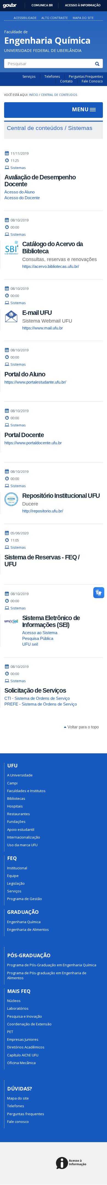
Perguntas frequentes (25, 1113)
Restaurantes (18, 813)
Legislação (16, 883)
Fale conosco (18, 1121)
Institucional (17, 867)
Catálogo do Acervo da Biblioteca (52, 247)
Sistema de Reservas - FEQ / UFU (41, 561)
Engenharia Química (24, 921)
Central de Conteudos (59, 95)
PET (10, 1031)
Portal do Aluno (24, 374)
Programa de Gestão (24, 898)
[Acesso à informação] (72, 1163)
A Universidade (20, 775)
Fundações (16, 821)
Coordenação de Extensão (29, 1024)
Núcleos (14, 1000)
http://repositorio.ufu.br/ (42, 511)
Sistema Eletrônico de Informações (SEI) (51, 621)
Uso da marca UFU (22, 844)
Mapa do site (83, 18)
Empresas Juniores (22, 1039)
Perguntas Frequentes (86, 76)
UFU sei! (30, 644)
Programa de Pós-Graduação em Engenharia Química (51, 964)
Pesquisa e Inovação (24, 1016)
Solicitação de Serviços (35, 690)
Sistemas (18, 167)
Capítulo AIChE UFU (22, 1055)
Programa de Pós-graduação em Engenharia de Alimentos (46, 975)
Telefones (52, 76)
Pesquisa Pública (37, 638)
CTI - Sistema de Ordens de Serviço (37, 698)
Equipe (13, 875)
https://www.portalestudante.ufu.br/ (35, 382)
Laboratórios (18, 1008)
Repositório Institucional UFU (61, 495)
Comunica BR (42, 5)
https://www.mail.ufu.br (42, 328)
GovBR (8, 4)
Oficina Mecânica (21, 1062)
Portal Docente (24, 435)
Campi (12, 783)
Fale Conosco (92, 81)
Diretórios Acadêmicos (25, 1047)
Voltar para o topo (82, 727)
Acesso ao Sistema (39, 632)
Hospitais (15, 806)
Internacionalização (23, 837)
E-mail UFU (37, 312)
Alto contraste (54, 18)
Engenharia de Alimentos (28, 929)
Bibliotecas (16, 798)
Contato (66, 81)
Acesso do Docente (22, 197)
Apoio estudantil (20, 829)
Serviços (28, 76)
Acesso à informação (82, 5)
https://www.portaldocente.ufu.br (33, 442)
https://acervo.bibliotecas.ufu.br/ (50, 266)
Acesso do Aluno (19, 192)
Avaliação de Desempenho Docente (39, 181)
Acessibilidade (25, 18)
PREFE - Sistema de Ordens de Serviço (40, 704)
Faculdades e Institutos (26, 790)
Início (33, 95)
